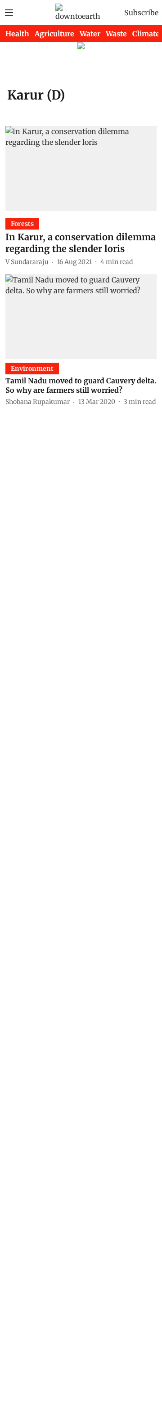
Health (17, 33)
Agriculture (54, 33)
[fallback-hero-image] (81, 168)
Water (90, 33)
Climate (146, 33)
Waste (116, 33)
